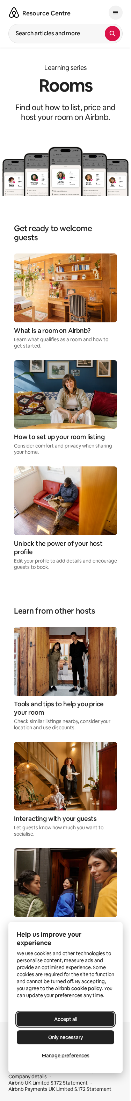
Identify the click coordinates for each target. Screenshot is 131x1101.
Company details (27, 1076)
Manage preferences (65, 1055)
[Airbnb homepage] (14, 12)
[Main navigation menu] (116, 13)
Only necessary (65, 1037)
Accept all (65, 1019)
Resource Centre (46, 13)
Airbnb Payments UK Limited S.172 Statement (59, 1089)
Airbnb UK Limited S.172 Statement (48, 1083)
